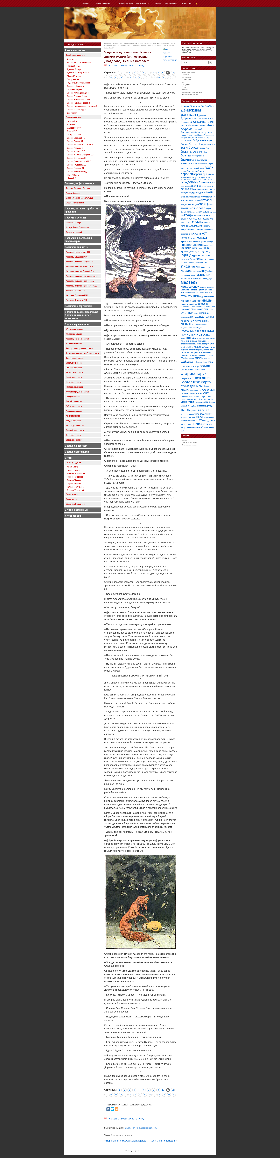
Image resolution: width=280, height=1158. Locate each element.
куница (198, 252)
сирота (184, 355)
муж (184, 296)
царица (208, 405)
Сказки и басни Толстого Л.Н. (80, 144)
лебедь (191, 259)
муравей (204, 296)
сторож (207, 386)
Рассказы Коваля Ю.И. (75, 290)
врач (212, 174)
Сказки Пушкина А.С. (76, 164)
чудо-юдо (191, 417)
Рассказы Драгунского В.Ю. (78, 252)
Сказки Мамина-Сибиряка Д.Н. (80, 154)
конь (199, 225)
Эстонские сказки (74, 440)
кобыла (200, 215)
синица (208, 352)
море (191, 292)
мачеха (197, 278)
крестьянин (209, 245)
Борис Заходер (73, 470)
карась (189, 212)
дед (213, 183)
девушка (206, 182)
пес (183, 320)
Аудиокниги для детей (125, 3)
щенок (197, 423)
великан (186, 163)
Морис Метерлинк (75, 76)
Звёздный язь (187, 80)
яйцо (212, 427)
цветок (193, 410)
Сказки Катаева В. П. (76, 148)
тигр (206, 393)
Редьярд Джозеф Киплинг (78, 82)
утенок (184, 402)
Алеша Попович (190, 106)
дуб (182, 193)
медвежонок (190, 286)
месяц (183, 290)
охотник (187, 313)
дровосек (198, 189)
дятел (202, 192)
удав (205, 399)
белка (193, 147)
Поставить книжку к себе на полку (125, 65)
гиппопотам (200, 177)
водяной (195, 168)
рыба (189, 347)
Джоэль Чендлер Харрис (78, 72)
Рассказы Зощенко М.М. (77, 257)
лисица (195, 266)
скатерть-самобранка (197, 355)
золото (200, 208)
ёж (182, 430)
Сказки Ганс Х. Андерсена (78, 103)
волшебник (186, 171)
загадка (184, 205)
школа (183, 424)
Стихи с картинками (76, 509)
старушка (186, 378)
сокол (184, 366)
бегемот (211, 144)
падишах (204, 313)
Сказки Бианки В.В (75, 141)
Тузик (184, 87)
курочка (196, 255)
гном (208, 177)
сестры (201, 352)
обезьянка (185, 306)
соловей (194, 370)
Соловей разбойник (205, 135)
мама (184, 278)
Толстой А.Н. (73, 175)
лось (208, 267)
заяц (203, 204)
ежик (209, 192)
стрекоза (192, 390)
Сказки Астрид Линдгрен (78, 93)
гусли (209, 179)
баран (184, 144)
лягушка (206, 270)
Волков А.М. (72, 121)
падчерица (185, 317)
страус (184, 390)
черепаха (199, 414)
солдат (205, 366)
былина (187, 159)
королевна (185, 234)
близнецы (201, 148)
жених (212, 196)
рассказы (192, 344)
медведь (189, 282)
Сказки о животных (76, 445)
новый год (193, 304)
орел (190, 309)
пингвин (186, 324)
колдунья (205, 222)
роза (204, 344)
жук (199, 200)
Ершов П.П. (72, 124)
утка (191, 401)
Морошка (185, 89)
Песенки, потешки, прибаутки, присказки (82, 210)
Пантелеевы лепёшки (190, 94)
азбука (191, 137)
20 (140, 77)
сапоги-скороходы (197, 350)
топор (191, 397)
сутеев (205, 390)
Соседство (186, 85)
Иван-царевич (197, 125)
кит (182, 215)
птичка (198, 338)
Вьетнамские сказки (75, 358)
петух (190, 320)
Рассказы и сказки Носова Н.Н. (79, 266)
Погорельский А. (74, 134)
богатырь (189, 151)
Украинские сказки (74, 411)
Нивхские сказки (73, 382)
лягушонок (185, 275)
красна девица (207, 242)
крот (201, 248)
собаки (197, 362)
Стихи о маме (72, 499)
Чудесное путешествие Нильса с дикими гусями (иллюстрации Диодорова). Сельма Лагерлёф (128, 57)
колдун (196, 221)
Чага (183, 82)
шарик (192, 421)
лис (206, 262)
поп (192, 327)
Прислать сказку (171, 3)
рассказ (184, 344)
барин (194, 144)
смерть (199, 358)
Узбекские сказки (74, 406)
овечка (207, 306)
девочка (193, 182)
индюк (208, 208)
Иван (203, 121)
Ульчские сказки (73, 416)
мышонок (196, 300)
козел (198, 218)
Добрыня (202, 115)
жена (205, 196)
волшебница (198, 171)
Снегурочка (192, 135)
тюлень (194, 399)
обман (192, 306)
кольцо (184, 225)
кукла (192, 251)
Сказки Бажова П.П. (76, 138)
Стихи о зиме (72, 494)
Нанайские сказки (74, 377)
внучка (188, 168)
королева (197, 229)
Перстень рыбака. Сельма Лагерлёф (126, 1140)
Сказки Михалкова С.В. (77, 158)
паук (211, 317)
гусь (184, 182)
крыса (206, 248)
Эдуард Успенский (74, 232)
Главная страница (111, 43)
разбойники (199, 341)
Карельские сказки (74, 363)
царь (185, 409)
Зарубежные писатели (75, 55)
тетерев (200, 393)
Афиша (184, 440)
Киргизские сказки (74, 367)
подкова (204, 324)
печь (206, 321)
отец (211, 309)
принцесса (199, 334)
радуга (212, 338)
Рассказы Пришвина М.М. (77, 295)
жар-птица (195, 197)
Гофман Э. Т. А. (73, 66)
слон (183, 358)
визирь (208, 163)
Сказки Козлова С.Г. (76, 151)
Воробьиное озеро (188, 72)
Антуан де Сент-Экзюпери (79, 62)
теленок (192, 393)
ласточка (205, 255)
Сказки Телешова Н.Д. (77, 171)
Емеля (204, 119)
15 (116, 77)
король (195, 233)
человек (184, 414)
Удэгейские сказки (74, 401)
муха (211, 296)
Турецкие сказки (73, 396)
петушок (199, 320)
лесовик (187, 263)
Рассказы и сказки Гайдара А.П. (80, 261)
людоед (196, 271)
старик (187, 373)
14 (111, 77)
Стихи (68, 457)
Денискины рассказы (191, 112)
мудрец (208, 292)
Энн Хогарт (72, 113)
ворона (205, 174)
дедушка (195, 185)
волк (209, 167)
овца (213, 306)
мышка (186, 300)
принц (185, 334)
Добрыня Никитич (191, 118)
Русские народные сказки (77, 391)
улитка (210, 399)
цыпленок (203, 410)
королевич (208, 230)
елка (183, 196)
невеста (184, 304)
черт (208, 413)
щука (205, 424)
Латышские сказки (74, 372)
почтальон (209, 331)
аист (196, 137)
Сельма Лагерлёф (75, 89)
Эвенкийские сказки (75, 430)
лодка (203, 267)
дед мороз (185, 186)
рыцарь (211, 347)
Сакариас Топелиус (75, 86)
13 (106, 77)
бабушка (197, 140)
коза (191, 218)
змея (191, 208)
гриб (194, 179)
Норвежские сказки (74, 387)
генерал (191, 177)
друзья (212, 189)
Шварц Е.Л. (71, 178)
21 (145, 77)
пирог (193, 324)
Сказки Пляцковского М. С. (79, 161)
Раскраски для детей (189, 442)
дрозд (206, 189)
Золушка (195, 122)
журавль (206, 199)
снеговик (206, 358)
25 (164, 77)
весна (196, 163)
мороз (196, 292)
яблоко (196, 427)
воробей (187, 174)
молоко (185, 292)
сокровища (193, 366)
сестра (193, 352)
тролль (206, 396)
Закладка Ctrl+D (186, 3)
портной (198, 331)
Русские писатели (73, 117)
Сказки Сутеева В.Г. (75, 168)
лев (198, 259)
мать (190, 278)
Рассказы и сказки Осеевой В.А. (80, 271)
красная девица (192, 244)
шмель (189, 424)
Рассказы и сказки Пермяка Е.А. (80, 281)
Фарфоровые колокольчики (192, 92)
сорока (201, 370)
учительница (199, 402)
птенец (183, 338)
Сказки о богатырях (75, 202)
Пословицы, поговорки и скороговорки (78, 239)
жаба (188, 196)
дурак (195, 192)
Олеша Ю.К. (72, 131)
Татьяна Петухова (75, 487)
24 (159, 77)
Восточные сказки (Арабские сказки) (82, 353)
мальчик (203, 275)
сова (210, 362)
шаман (206, 417)
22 (150, 77)
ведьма (201, 159)
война (202, 168)
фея (206, 402)
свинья (185, 352)
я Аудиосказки (73, 515)
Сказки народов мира (77, 324)
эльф (210, 424)
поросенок (187, 330)
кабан (183, 212)
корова (186, 229)
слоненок (190, 358)
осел (197, 309)
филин (212, 402)
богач (200, 151)
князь (194, 215)
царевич (185, 405)
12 (173, 73)
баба (183, 140)
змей (184, 208)
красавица (188, 241)
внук (182, 168)
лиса (185, 266)
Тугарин (184, 138)
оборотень (200, 306)
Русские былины (73, 193)
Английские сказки (74, 343)
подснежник (185, 328)
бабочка (188, 141)
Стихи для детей (73, 462)
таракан (184, 393)
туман (183, 399)
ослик (204, 309)
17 (126, 77)
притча (210, 335)
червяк (191, 414)
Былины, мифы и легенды (79, 183)
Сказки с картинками (102, 3)
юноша (190, 427)
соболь (204, 362)
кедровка (212, 212)
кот (204, 233)
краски (197, 242)
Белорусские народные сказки (79, 348)
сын (212, 389)
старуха (201, 373)
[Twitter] (112, 1109)
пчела (205, 338)
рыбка (204, 347)
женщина (185, 200)
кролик (195, 248)
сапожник (209, 350)
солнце (185, 369)
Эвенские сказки (73, 435)
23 (154, 77)
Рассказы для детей (76, 247)
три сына (198, 397)
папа (197, 317)
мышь (206, 300)
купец (206, 251)
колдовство (186, 222)
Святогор (201, 132)
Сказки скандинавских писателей (82, 106)
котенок (185, 237)
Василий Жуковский (76, 473)
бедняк (184, 148)
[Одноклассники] (116, 1109)
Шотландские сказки (75, 425)
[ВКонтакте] (108, 1109)
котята (193, 238)
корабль (206, 226)
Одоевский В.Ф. (74, 128)
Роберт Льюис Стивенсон (77, 227)
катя (200, 212)
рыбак (197, 346)
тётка (200, 399)
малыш (193, 275)
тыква (188, 399)
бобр (207, 148)
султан (198, 390)
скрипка (210, 355)
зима (210, 204)
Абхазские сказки (74, 334)
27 (174, 77)
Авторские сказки (75, 50)
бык (202, 155)
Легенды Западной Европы (78, 188)
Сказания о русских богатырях (79, 198)
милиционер (206, 290)
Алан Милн (72, 59)
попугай (199, 327)
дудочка (187, 193)
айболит (202, 138)
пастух (204, 316)
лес (182, 263)
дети (210, 186)
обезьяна (203, 303)
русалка (210, 344)
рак (207, 341)
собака (187, 361)
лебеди (184, 259)
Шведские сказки (73, 420)
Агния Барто (72, 466)
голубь (183, 179)
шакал (199, 417)
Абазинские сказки (74, 329)
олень (184, 309)
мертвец (210, 287)
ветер (201, 164)
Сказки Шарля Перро (76, 109)
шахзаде (206, 421)
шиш (212, 420)
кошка (202, 238)
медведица (207, 278)
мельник (203, 287)
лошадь (186, 270)
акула (209, 138)
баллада (207, 140)
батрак (203, 144)
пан (192, 316)
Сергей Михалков (75, 483)
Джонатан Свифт (73, 222)
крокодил (186, 248)
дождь (184, 189)
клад (187, 215)
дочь (191, 188)
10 (163, 73)
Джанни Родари (74, 69)
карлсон (195, 212)
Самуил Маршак (74, 480)
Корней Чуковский (75, 477)
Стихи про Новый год (75, 504)
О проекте (157, 3)
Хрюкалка (185, 75)
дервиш (205, 186)
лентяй (211, 259)
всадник (184, 177)
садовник (184, 350)
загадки (193, 204)
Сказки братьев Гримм (77, 96)
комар (192, 225)
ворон (197, 174)
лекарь (204, 259)
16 (121, 77)
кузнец (185, 251)
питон (198, 324)
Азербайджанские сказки (77, 338)
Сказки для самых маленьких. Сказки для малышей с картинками (82, 315)
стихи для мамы (193, 386)
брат (206, 152)
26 (169, 77)
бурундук (195, 156)
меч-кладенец (193, 290)
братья (186, 155)
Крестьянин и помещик (162, 1140)
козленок (208, 218)
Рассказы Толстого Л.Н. (76, 300)
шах (199, 420)
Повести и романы (75, 217)
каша (206, 211)
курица (186, 255)
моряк (202, 292)
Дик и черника (187, 77)
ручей (183, 347)
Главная (86, 3)
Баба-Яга (207, 106)
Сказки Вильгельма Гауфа (78, 99)
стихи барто (201, 382)
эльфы (183, 428)
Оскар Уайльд (73, 79)
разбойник (187, 341)
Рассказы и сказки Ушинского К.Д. (81, 285)
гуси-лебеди (201, 179)
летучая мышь (197, 263)
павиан (196, 313)
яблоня (205, 427)
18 (130, 77)
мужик (193, 296)
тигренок (184, 397)
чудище (184, 417)
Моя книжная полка (143, 3)
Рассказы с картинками (78, 306)
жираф (193, 200)
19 (135, 77)
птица (190, 337)
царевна (197, 405)
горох (189, 179)
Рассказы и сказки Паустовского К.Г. (82, 276)
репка (199, 344)
